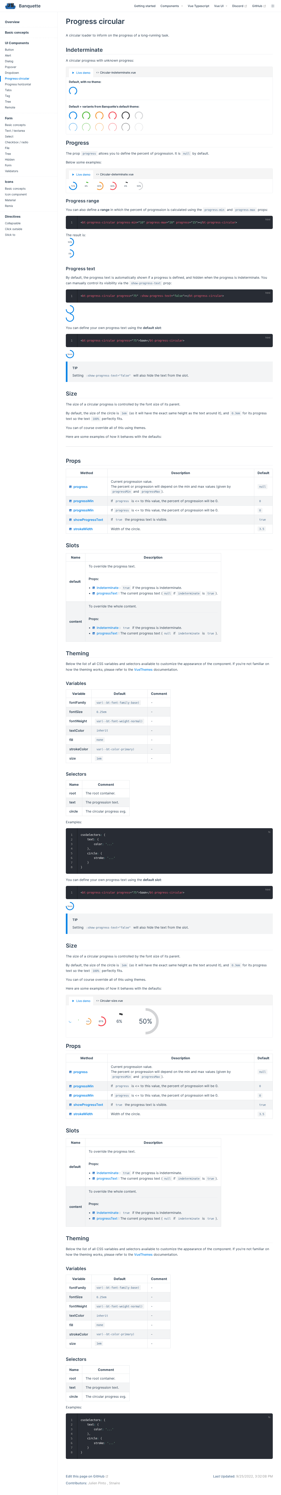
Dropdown (12, 72)
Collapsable (13, 223)
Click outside (13, 229)
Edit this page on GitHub (87, 1476)
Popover (10, 67)
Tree (8, 101)
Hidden (10, 159)
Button (9, 49)
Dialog (9, 61)
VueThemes (143, 669)
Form (9, 118)
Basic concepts (17, 32)
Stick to (10, 234)
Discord (239, 6)
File (7, 148)
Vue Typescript (198, 6)
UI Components (17, 43)
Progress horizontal (18, 84)
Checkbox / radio (16, 142)
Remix (9, 206)
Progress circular (17, 78)
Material (10, 200)
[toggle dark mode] (272, 6)
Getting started (145, 6)
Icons (9, 182)
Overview (12, 22)
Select (9, 136)
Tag (7, 95)
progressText (107, 593)
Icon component (16, 194)
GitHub (259, 6)
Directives (13, 216)
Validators (11, 171)
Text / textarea (15, 130)
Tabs (8, 90)
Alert (8, 55)
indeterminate (107, 588)
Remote (10, 107)
